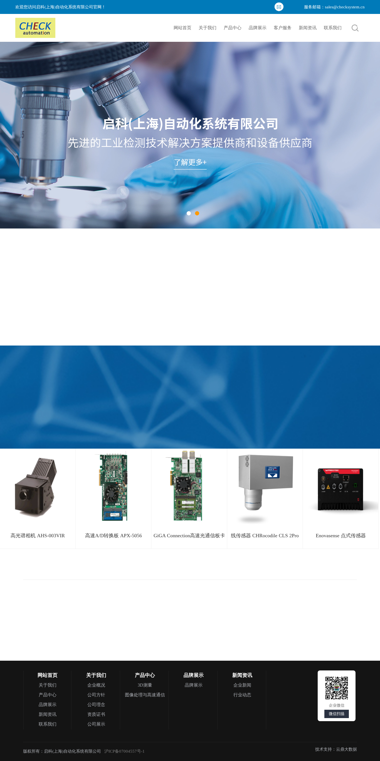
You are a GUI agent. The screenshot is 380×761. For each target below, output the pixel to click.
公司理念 (96, 704)
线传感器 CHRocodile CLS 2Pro (265, 535)
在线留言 (163, 291)
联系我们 (333, 27)
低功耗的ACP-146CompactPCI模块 (258, 314)
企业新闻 (242, 685)
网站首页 (182, 27)
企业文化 (43, 291)
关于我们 (207, 27)
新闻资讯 (308, 27)
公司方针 (96, 694)
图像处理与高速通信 (145, 694)
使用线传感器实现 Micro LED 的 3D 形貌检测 (268, 325)
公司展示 (96, 724)
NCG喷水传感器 (288, 264)
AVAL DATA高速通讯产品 (78, 617)
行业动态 (242, 694)
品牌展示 (258, 27)
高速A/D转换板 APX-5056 (113, 535)
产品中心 (232, 27)
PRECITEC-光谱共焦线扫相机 (325, 617)
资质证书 (83, 291)
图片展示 (123, 291)
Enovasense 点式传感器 (341, 535)
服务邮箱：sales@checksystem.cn (334, 7)
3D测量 (145, 685)
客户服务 (283, 27)
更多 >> (150, 248)
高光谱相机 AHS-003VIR (38, 535)
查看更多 (284, 289)
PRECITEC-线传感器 (160, 617)
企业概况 (96, 685)
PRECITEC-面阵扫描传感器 (243, 617)
